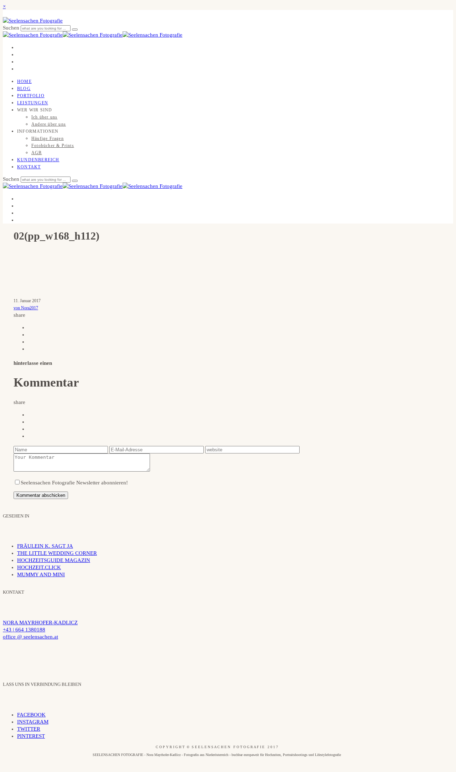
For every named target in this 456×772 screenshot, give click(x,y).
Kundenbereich (38, 159)
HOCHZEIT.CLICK (39, 567)
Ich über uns (44, 117)
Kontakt (29, 166)
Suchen (12, 28)
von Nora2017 (26, 307)
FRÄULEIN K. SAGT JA (45, 546)
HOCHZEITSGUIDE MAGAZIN (53, 560)
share (19, 315)
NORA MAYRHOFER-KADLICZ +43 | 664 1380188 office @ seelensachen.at (40, 630)
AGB (36, 152)
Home (24, 81)
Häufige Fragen (47, 138)
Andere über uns (48, 124)
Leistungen (32, 102)
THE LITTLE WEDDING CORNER (57, 553)
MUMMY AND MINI (41, 574)
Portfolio (31, 95)
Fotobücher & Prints (52, 145)
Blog (24, 88)
